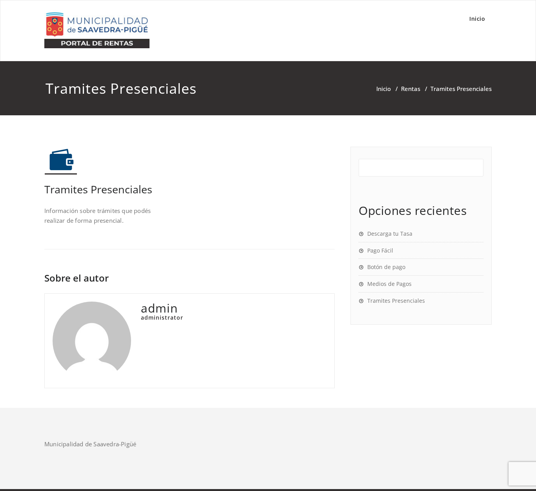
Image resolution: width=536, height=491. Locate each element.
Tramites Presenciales (396, 300)
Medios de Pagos (389, 283)
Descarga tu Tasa (389, 233)
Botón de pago (386, 267)
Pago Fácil (380, 250)
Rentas (410, 89)
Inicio (477, 18)
